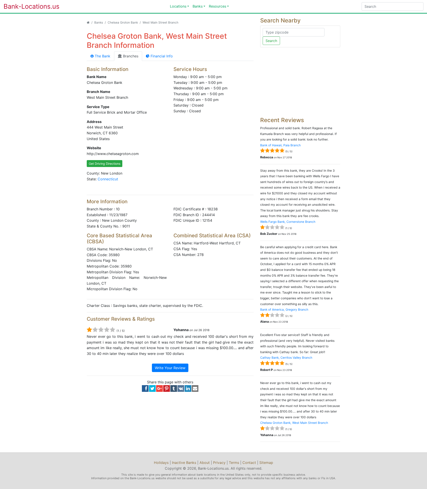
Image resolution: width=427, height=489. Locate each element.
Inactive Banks (184, 462)
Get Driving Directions (104, 163)
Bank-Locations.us (27, 6)
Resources (217, 6)
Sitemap (266, 462)
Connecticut (108, 179)
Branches (130, 56)
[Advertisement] (300, 82)
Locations (178, 6)
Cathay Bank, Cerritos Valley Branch (286, 357)
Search (271, 40)
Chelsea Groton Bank (123, 22)
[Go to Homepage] (88, 22)
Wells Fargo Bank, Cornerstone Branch (287, 221)
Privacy (219, 462)
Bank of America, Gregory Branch (284, 309)
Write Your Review (170, 368)
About (204, 462)
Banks (198, 6)
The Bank (102, 56)
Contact (249, 462)
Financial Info (161, 56)
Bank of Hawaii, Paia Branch (280, 145)
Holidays (161, 462)
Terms (234, 462)
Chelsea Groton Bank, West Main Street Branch (294, 423)
